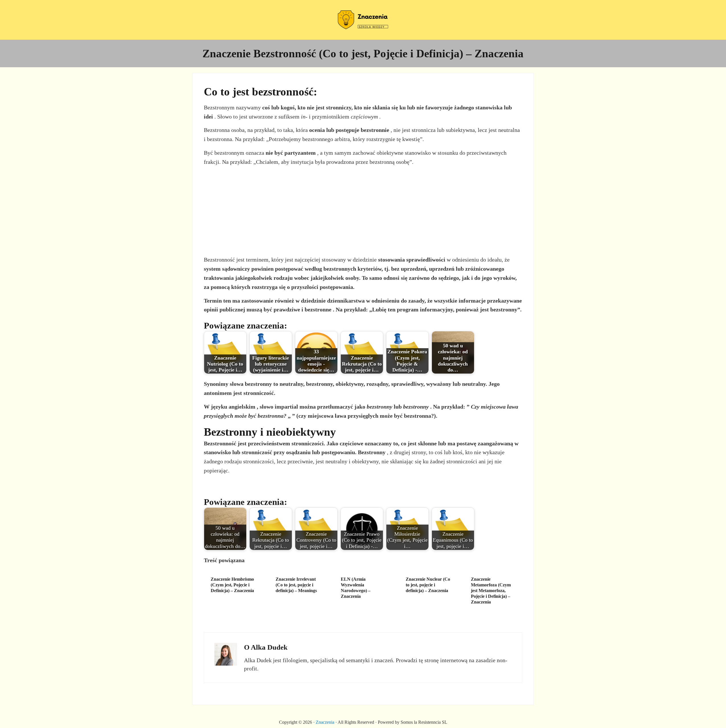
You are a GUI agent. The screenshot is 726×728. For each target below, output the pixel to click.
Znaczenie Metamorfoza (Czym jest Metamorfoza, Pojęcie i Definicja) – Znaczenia (491, 590)
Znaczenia (325, 722)
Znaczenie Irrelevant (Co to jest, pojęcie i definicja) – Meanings (296, 585)
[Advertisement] (363, 211)
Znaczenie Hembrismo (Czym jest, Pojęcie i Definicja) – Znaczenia (232, 585)
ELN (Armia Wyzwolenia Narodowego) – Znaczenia (355, 588)
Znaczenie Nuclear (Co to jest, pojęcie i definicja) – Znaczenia (428, 585)
